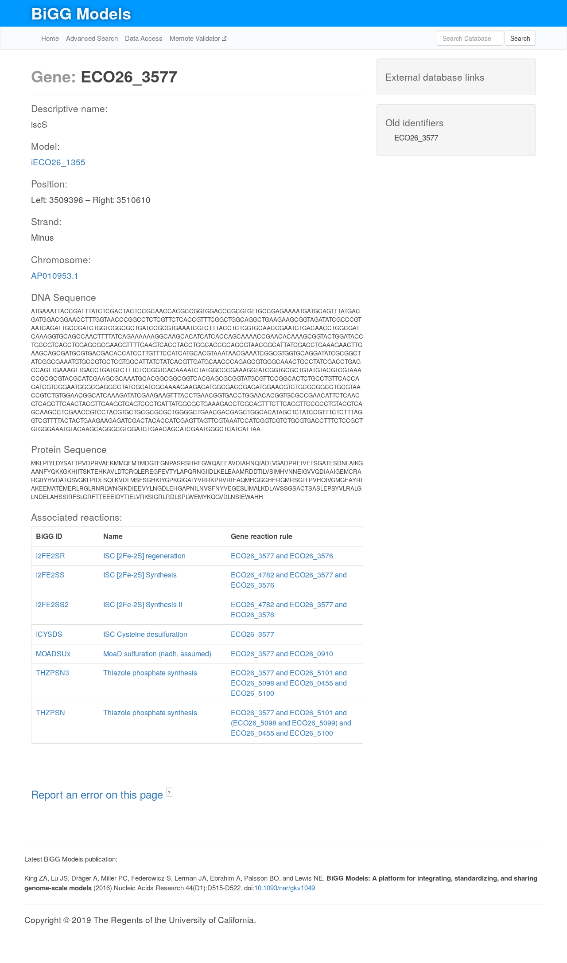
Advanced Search (92, 38)
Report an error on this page (98, 794)
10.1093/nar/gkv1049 (284, 887)
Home (50, 38)
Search (520, 38)
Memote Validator (196, 38)
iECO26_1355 (58, 162)
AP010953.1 (55, 275)
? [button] (169, 792)
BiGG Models (81, 12)
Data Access (144, 38)
